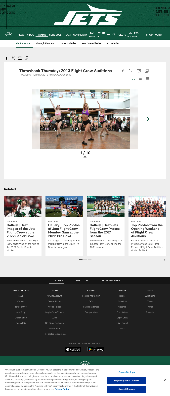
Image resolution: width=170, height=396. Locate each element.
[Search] (114, 34)
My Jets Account (54, 296)
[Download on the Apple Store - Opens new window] (73, 349)
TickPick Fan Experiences (54, 334)
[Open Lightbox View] (85, 126)
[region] (85, 380)
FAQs (20, 296)
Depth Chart (122, 317)
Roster (122, 296)
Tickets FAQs (54, 328)
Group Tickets (54, 307)
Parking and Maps (91, 307)
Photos (150, 307)
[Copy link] (26, 59)
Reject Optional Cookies (126, 380)
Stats (122, 328)
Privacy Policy (62, 389)
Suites (54, 317)
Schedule (122, 301)
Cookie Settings (127, 372)
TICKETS (54, 290)
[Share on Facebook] (6, 59)
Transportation (91, 312)
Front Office (122, 312)
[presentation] (164, 260)
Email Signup (21, 317)
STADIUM (91, 290)
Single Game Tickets (54, 312)
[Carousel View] (133, 78)
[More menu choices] (108, 34)
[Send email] (20, 59)
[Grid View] (140, 78)
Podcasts (150, 312)
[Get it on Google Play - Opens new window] (96, 351)
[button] (80, 260)
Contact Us (21, 323)
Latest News (150, 296)
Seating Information (91, 296)
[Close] (164, 380)
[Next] (148, 119)
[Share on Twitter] (13, 59)
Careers (20, 301)
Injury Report (122, 323)
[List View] (147, 78)
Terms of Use (21, 307)
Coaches (122, 307)
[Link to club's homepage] (8, 34)
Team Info (122, 290)
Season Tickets (54, 301)
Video (150, 301)
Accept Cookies (127, 389)
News (150, 290)
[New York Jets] (85, 364)
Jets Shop (20, 312)
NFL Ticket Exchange (54, 323)
